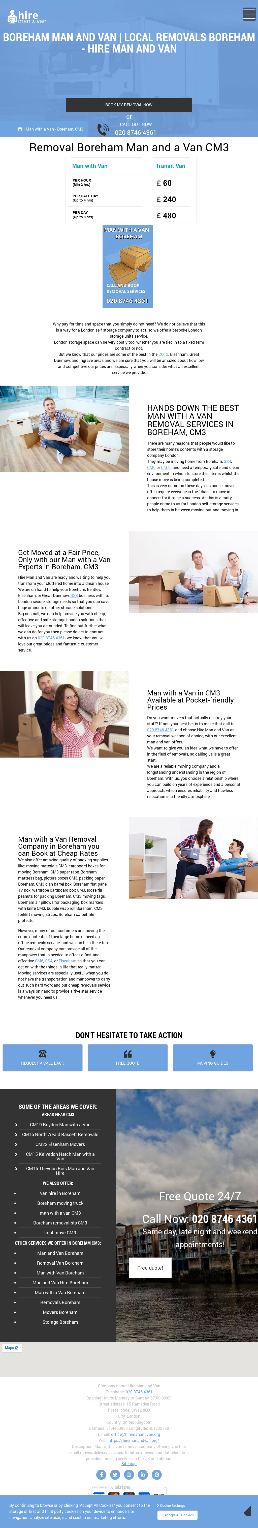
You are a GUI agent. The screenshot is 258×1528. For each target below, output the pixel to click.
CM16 (166, 467)
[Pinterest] (157, 1475)
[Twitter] (115, 1475)
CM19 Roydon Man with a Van (60, 1124)
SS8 (74, 595)
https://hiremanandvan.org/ (134, 1440)
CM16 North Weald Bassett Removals (60, 1134)
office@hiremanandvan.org (135, 1434)
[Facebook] (101, 1475)
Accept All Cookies (179, 1515)
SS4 (227, 461)
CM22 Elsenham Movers (60, 1144)
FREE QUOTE (127, 1063)
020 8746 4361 (51, 637)
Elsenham (67, 960)
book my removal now (128, 104)
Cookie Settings (172, 1505)
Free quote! (150, 1267)
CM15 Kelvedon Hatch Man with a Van (60, 1156)
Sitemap (129, 1463)
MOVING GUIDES (212, 1063)
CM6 (151, 467)
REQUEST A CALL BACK (42, 1063)
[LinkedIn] (143, 1475)
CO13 (163, 354)
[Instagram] (129, 1475)
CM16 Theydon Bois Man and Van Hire (60, 1170)
